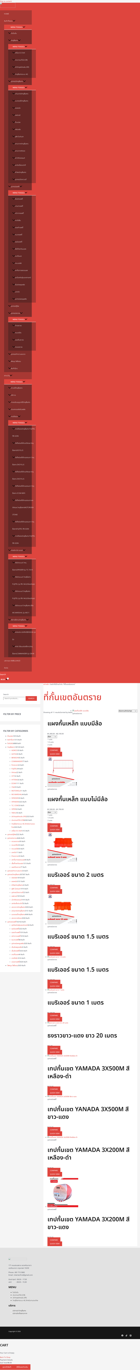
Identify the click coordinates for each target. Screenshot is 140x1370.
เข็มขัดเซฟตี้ (19, 199)
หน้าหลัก (46, 684)
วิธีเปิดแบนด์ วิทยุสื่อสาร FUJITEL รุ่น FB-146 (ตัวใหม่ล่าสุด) (23, 580)
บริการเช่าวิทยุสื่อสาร (19, 1310)
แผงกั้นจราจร (19, 340)
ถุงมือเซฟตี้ (18, 242)
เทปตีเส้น (18, 220)
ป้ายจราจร (18, 325)
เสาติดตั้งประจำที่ (20, 165)
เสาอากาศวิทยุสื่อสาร (21, 144)
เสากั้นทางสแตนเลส (21, 270)
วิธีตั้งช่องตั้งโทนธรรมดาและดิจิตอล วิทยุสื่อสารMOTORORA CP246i (23, 507)
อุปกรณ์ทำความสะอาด (18, 354)
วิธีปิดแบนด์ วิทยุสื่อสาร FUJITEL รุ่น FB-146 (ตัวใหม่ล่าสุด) (23, 595)
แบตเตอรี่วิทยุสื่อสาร (21, 101)
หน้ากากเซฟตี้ (19, 213)
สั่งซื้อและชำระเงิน (22, 1367)
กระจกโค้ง (18, 333)
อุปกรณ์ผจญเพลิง (21, 299)
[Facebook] (122, 1336)
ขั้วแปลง (17, 122)
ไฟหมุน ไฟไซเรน (16, 361)
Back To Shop (5, 1357)
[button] (3, 674)
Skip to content (6, 1)
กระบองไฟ (18, 263)
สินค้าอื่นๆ (14, 368)
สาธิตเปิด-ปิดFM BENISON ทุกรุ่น (24, 636)
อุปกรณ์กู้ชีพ (15, 306)
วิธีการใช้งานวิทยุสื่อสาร (18, 620)
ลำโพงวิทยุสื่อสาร (20, 172)
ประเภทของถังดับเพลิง (18, 409)
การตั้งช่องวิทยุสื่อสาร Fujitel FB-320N (23, 432)
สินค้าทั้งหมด (8, 21)
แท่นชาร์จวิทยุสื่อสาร (21, 94)
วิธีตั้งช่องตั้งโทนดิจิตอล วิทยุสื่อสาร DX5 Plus (23, 475)
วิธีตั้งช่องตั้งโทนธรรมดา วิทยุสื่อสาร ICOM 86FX (23, 489)
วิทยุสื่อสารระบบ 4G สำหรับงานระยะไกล (25, 1300)
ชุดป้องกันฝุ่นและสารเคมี (23, 277)
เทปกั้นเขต (18, 256)
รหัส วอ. (13, 395)
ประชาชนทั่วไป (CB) (21, 60)
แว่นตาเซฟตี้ (19, 206)
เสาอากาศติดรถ (20, 151)
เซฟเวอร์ (17, 115)
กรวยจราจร (18, 347)
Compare (54, 750)
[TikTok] (126, 1336)
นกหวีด (17, 292)
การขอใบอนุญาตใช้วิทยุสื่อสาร (20, 402)
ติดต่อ (6, 668)
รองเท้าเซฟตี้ (19, 227)
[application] (14, 21)
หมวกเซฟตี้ (18, 235)
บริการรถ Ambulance (12, 661)
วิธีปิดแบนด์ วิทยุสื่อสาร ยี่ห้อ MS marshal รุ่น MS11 (22, 609)
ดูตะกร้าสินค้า (7, 1367)
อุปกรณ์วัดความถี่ (20, 179)
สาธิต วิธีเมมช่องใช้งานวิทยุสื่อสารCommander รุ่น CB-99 (23, 650)
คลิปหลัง (18, 129)
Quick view (55, 754)
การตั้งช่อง (14, 416)
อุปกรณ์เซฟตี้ (15, 186)
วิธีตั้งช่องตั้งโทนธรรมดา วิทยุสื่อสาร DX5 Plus (23, 461)
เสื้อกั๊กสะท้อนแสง (20, 249)
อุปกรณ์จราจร (15, 313)
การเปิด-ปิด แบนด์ (17, 550)
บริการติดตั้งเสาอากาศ (20, 1313)
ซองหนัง (17, 108)
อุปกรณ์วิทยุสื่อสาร (17, 81)
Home (6, 14)
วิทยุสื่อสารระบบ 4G (21, 74)
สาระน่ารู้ (7, 375)
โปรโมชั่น (14, 33)
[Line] (130, 1336)
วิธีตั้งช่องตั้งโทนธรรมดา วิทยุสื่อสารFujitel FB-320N (23, 525)
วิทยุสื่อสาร (14, 40)
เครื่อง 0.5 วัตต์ (20, 53)
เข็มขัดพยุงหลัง (20, 285)
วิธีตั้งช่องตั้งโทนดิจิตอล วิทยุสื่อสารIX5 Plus (23, 447)
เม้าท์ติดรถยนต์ (20, 158)
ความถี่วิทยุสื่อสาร (16, 388)
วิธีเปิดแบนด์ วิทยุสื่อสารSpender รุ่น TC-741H (22, 566)
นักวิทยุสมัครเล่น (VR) (22, 67)
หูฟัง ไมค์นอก (19, 136)
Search (6, 694)
